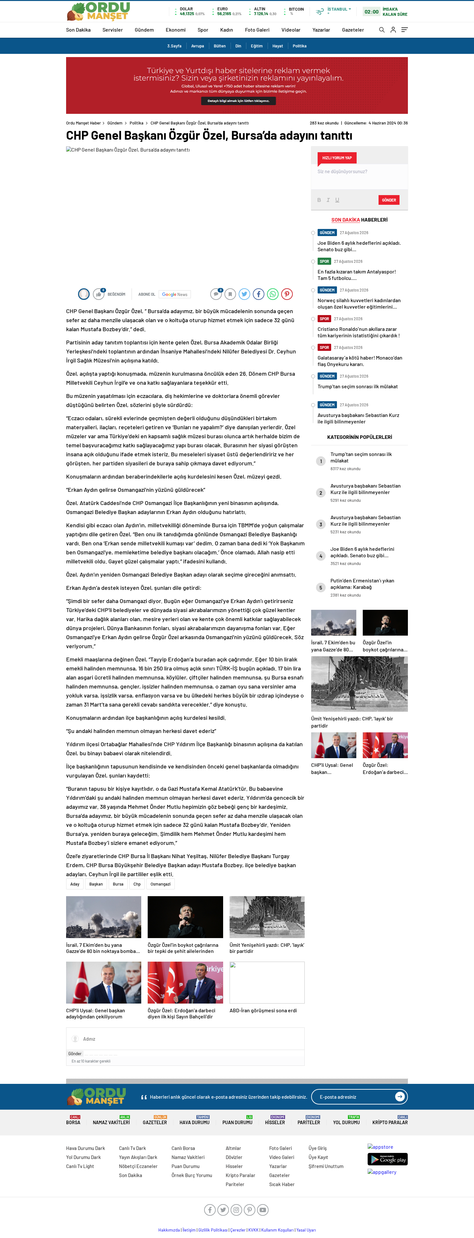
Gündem (144, 29)
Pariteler (309, 1120)
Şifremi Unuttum (326, 1166)
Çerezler (238, 1230)
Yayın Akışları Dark (138, 1157)
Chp (137, 883)
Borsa (73, 1120)
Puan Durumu (237, 1120)
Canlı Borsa (183, 1148)
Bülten (220, 45)
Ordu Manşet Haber (83, 122)
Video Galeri (281, 1157)
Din (238, 45)
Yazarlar (321, 29)
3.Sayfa (174, 45)
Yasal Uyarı (306, 1230)
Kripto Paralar (390, 1120)
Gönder (75, 1053)
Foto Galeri (257, 29)
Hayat (277, 45)
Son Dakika (78, 29)
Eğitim (257, 45)
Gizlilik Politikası (213, 1230)
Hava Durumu (195, 1120)
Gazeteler (353, 29)
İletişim (189, 1230)
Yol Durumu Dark (83, 1157)
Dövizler (234, 1157)
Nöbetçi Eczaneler (138, 1166)
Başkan (96, 883)
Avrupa (197, 45)
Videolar (291, 29)
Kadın (226, 29)
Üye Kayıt (318, 1157)
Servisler (113, 29)
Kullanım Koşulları (277, 1230)
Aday (74, 883)
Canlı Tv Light (80, 1166)
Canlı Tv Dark (132, 1148)
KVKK (253, 1230)
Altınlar (233, 1148)
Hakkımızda (169, 1230)
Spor (203, 29)
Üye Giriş (318, 1148)
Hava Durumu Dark (85, 1148)
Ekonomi (176, 29)
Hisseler (275, 1120)
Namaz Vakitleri (111, 1120)
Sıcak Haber (282, 1184)
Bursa (118, 883)
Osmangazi (161, 883)
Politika (300, 45)
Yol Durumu (346, 1120)
